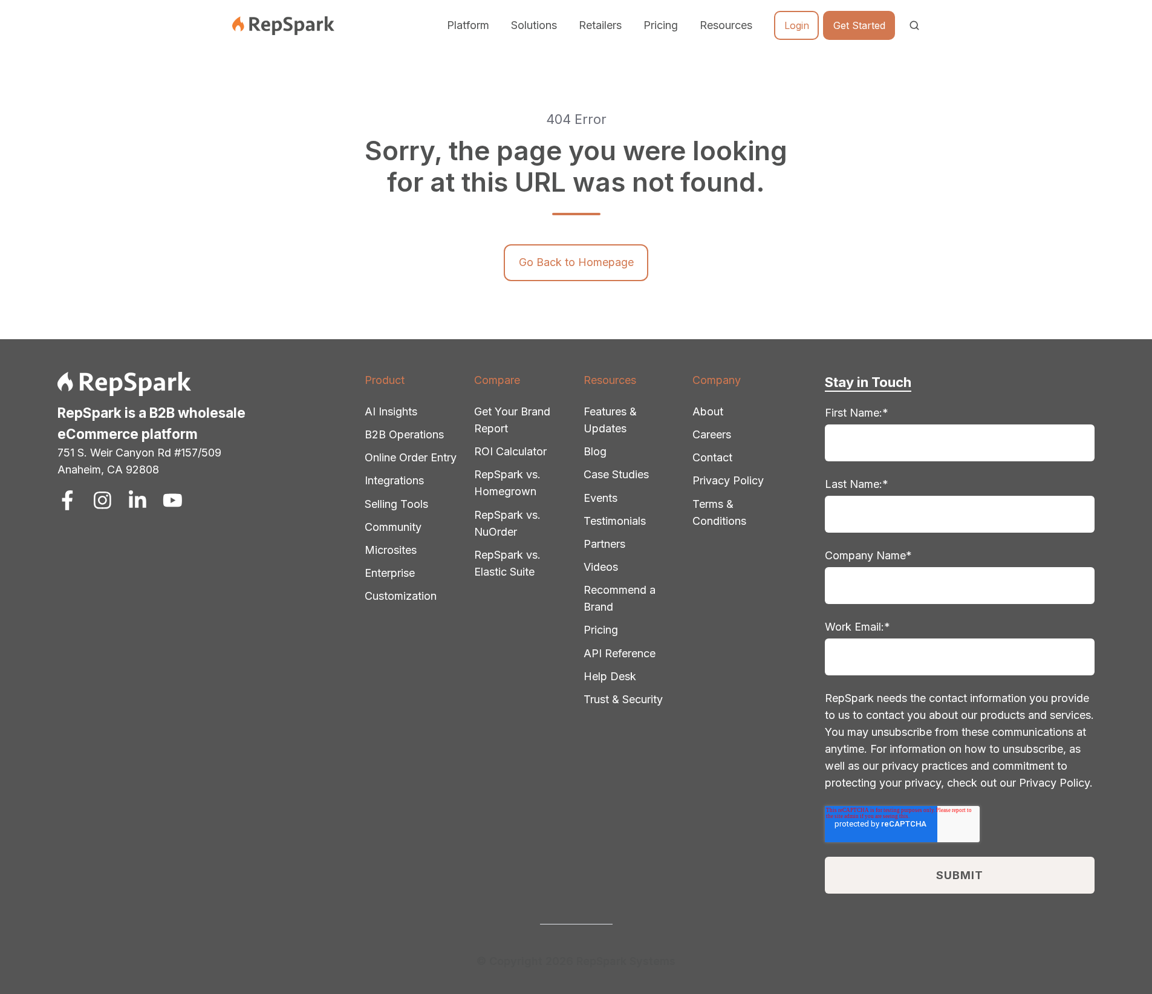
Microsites (391, 550)
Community (393, 527)
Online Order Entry (411, 457)
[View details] (67, 500)
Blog (595, 451)
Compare (497, 380)
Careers (711, 434)
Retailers (600, 25)
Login (796, 25)
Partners (604, 544)
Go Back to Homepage (576, 262)
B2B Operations (404, 434)
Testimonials (615, 521)
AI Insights (391, 411)
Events (600, 498)
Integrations (394, 480)
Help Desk (610, 676)
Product (385, 380)
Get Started (859, 25)
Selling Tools (396, 504)
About (707, 411)
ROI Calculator (510, 451)
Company (716, 380)
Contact (712, 457)
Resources (610, 380)
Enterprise (390, 573)
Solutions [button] (534, 25)
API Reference (620, 653)
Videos (601, 566)
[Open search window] (914, 25)
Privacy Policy (728, 480)
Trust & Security (623, 699)
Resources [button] (726, 25)
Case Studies (616, 474)
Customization (401, 596)
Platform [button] (468, 25)
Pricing (660, 25)
